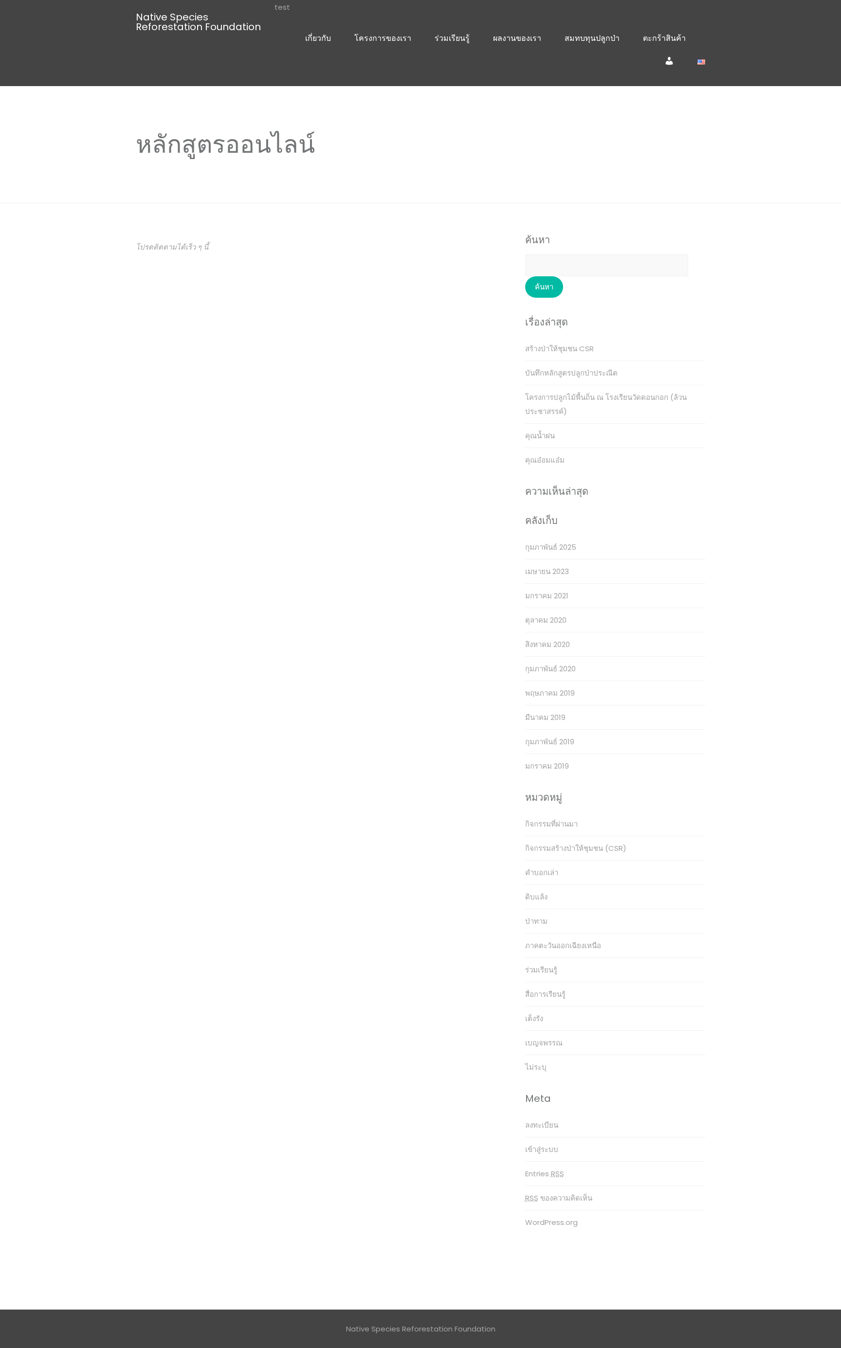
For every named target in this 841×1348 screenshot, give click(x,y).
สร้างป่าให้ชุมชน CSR (559, 348)
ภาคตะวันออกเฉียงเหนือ (563, 945)
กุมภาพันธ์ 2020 (550, 669)
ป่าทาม (536, 921)
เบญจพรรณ (544, 1043)
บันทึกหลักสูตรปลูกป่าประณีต (571, 373)
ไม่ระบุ (536, 1067)
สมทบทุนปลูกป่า (592, 38)
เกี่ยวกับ (318, 38)
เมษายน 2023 (547, 571)
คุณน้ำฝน (540, 436)
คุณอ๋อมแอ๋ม (545, 460)
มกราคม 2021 (546, 596)
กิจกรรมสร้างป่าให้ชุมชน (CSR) (575, 848)
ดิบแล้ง (536, 897)
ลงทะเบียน (541, 1125)
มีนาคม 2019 (545, 717)
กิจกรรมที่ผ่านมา (551, 824)
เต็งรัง (534, 1018)
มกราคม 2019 (547, 766)
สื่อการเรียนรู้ (545, 994)
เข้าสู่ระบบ (541, 1149)
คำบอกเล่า (541, 872)
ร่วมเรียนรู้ (452, 38)
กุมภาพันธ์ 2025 (550, 547)
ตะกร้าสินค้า (664, 38)
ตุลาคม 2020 (546, 620)
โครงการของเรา (382, 38)
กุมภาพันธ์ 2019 (549, 742)
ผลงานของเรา (517, 38)
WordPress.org (551, 1222)
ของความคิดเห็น (558, 1198)
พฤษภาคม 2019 (550, 693)
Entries (544, 1173)
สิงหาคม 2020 (547, 644)
